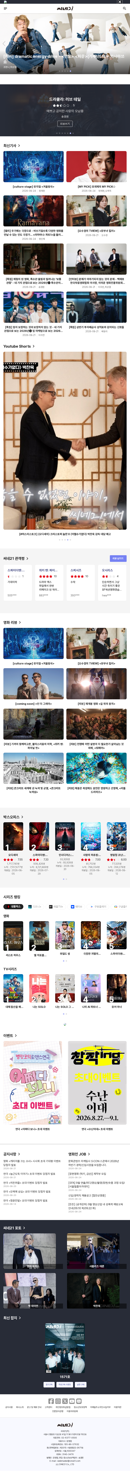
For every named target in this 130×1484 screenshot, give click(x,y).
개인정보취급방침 (63, 1407)
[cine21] (65, 8)
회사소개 (20, 1407)
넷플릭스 (16, 906)
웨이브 (78, 906)
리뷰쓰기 (65, 123)
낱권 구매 (80, 1384)
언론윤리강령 (57, 1411)
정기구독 (49, 1384)
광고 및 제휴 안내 (34, 1407)
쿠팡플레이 (100, 906)
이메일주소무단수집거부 (100, 1407)
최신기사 (9, 145)
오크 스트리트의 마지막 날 (65, 99)
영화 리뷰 (10, 622)
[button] (59, 71)
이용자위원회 (72, 1411)
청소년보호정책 (80, 1407)
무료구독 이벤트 (65, 1384)
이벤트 (8, 1035)
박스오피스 (11, 817)
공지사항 (9, 1154)
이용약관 (117, 1407)
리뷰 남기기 (118, 558)
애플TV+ (58, 906)
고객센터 (48, 1407)
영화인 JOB (77, 1154)
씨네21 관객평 (14, 558)
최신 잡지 (10, 1318)
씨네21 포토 (12, 1228)
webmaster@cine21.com (68, 1461)
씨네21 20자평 (14, 80)
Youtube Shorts (17, 346)
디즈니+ (37, 906)
